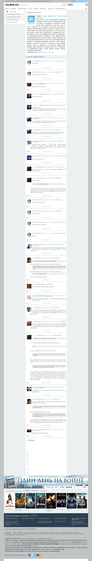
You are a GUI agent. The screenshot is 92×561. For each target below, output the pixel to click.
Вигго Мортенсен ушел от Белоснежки (51, 321)
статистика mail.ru (20, 534)
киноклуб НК (43, 8)
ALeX (33, 307)
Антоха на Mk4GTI (35, 105)
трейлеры (35, 8)
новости (7, 8)
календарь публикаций (65, 532)
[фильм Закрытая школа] (61, 501)
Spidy (33, 155)
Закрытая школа (60, 509)
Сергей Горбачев (16, 544)
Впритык (79, 509)
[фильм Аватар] (30, 501)
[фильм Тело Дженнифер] (10, 501)
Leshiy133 (34, 244)
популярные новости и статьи (17, 516)
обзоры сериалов (22, 8)
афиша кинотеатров (61, 533)
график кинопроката (60, 8)
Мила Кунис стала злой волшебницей (51, 222)
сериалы (15, 532)
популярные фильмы (14, 491)
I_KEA (33, 117)
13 (38, 386)
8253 (27, 462)
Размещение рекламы (46, 538)
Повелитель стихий (69, 510)
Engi (33, 257)
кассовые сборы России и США (32, 533)
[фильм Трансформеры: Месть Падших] (20, 501)
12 (36, 166)
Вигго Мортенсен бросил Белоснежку (51, 60)
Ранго (45, 284)
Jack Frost (31, 23)
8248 (27, 451)
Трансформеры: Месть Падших (18, 510)
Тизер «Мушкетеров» (50, 178)
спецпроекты (8, 533)
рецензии (13, 8)
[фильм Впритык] (82, 501)
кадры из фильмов (54, 532)
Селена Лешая (35, 429)
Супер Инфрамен (35, 83)
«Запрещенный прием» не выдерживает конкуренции (54, 117)
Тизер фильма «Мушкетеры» (49, 72)
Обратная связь (34, 538)
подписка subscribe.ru (72, 533)
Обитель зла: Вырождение (53, 105)
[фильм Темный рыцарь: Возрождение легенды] (51, 501)
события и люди (34, 532)
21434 (28, 468)
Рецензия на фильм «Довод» (11, 518)
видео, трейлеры (44, 532)
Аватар (27, 509)
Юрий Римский (75, 544)
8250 (27, 455)
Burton (33, 321)
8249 (27, 453)
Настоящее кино (24, 538)
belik (33, 60)
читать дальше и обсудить (46, 52)
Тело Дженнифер (9, 509)
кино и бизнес (76, 532)
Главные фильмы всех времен (28, 518)
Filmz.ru (8, 529)
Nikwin (33, 284)
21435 (28, 470)
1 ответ (29, 89)
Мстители (38, 509)
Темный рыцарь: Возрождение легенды (50, 510)
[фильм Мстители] (41, 501)
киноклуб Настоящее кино (47, 533)
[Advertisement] (77, 30)
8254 (27, 464)
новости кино (8, 532)
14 (34, 257)
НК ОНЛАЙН (50, 8)
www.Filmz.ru (8, 542)
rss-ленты (81, 533)
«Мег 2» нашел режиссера (61, 518)
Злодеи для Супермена (48, 129)
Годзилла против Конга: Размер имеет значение (79, 519)
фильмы (21, 532)
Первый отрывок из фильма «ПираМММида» (52, 155)
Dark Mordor (34, 295)
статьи (30, 8)
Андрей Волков (65, 544)
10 (37, 295)
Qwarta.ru (35, 545)
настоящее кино (18, 529)
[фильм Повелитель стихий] (72, 501)
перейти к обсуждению (46, 67)
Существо (34, 166)
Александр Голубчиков (65, 542)
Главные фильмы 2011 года (44, 518)
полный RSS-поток (9, 534)
